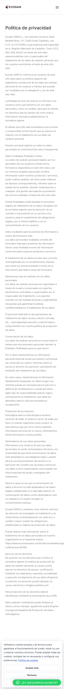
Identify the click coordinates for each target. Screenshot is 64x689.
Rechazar (32, 675)
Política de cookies (28, 660)
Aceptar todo (32, 668)
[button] (37, 682)
